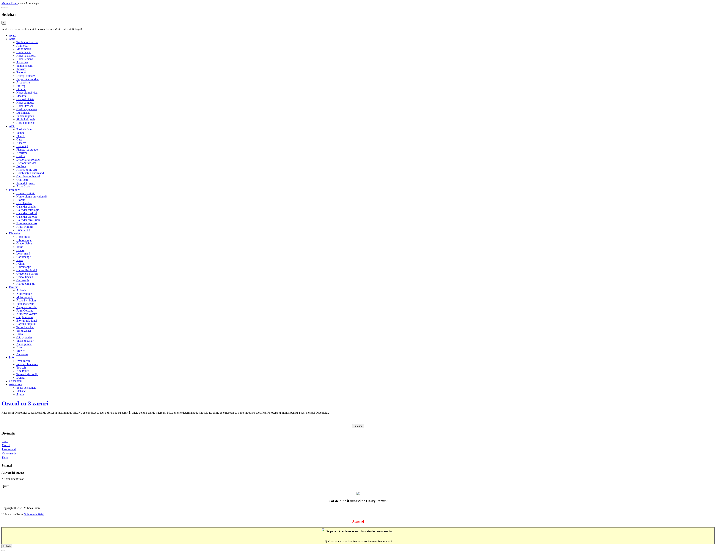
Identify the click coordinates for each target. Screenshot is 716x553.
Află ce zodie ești (26, 169)
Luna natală (23, 112)
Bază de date (24, 129)
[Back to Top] (2, 550)
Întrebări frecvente (27, 364)
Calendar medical (26, 213)
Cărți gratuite (24, 337)
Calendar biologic (26, 216)
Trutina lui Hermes (27, 42)
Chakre (20, 156)
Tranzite (21, 69)
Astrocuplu (15, 384)
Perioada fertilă (25, 303)
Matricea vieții (24, 297)
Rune (19, 260)
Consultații (15, 381)
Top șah (21, 367)
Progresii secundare (27, 79)
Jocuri (19, 347)
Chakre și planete (26, 109)
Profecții (21, 85)
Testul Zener (23, 330)
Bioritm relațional (26, 320)
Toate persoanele (26, 387)
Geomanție (22, 280)
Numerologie (24, 293)
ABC (12, 126)
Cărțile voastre (24, 317)
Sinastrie (21, 95)
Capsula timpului (26, 324)
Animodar (22, 45)
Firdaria (21, 89)
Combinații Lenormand (30, 173)
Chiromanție (23, 266)
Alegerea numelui (26, 307)
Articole (21, 290)
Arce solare (23, 82)
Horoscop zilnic (25, 193)
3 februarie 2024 (34, 514)
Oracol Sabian (24, 243)
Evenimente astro (26, 223)
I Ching (20, 263)
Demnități (22, 146)
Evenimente (23, 360)
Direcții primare (25, 75)
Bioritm (20, 199)
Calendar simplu (26, 206)
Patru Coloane (24, 310)
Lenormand (23, 253)
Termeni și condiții (27, 374)
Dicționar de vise (26, 163)
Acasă (12, 35)
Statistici (21, 391)
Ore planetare (24, 203)
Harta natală (23, 52)
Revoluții (21, 72)
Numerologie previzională (31, 196)
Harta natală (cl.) (26, 55)
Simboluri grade (25, 119)
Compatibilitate (25, 99)
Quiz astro (22, 179)
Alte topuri (22, 370)
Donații (20, 377)
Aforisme (21, 152)
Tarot (19, 246)
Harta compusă (25, 102)
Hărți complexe (25, 122)
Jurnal (19, 334)
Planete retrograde (27, 149)
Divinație (14, 233)
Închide (7, 546)
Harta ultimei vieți (26, 92)
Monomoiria (23, 48)
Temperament (24, 65)
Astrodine (22, 62)
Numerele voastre (26, 313)
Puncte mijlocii (25, 116)
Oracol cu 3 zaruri (27, 273)
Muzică (20, 350)
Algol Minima (24, 226)
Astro (12, 38)
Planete (20, 136)
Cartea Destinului (26, 270)
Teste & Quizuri (25, 183)
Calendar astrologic (27, 209)
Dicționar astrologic (28, 159)
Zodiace (21, 166)
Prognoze (14, 189)
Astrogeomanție (25, 283)
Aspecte (21, 142)
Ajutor (20, 394)
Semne (20, 132)
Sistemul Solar (24, 340)
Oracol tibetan (24, 277)
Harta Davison (25, 106)
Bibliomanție (24, 240)
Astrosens (22, 354)
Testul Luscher (25, 327)
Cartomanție (23, 256)
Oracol (20, 250)
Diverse (13, 287)
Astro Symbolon (26, 300)
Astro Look (23, 186)
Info (11, 357)
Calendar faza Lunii (28, 220)
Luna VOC (23, 230)
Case (19, 139)
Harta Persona (24, 59)
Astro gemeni (24, 344)
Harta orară (23, 236)
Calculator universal (28, 176)
